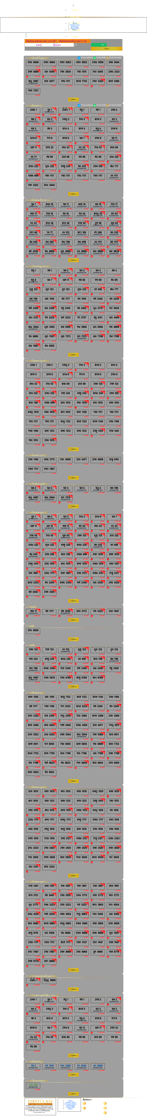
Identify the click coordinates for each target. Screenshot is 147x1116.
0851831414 (107, 1110)
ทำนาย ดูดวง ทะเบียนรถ (70, 1104)
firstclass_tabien (108, 1115)
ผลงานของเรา (74, 26)
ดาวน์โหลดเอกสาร (70, 1105)
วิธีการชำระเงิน (75, 30)
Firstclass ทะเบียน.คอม (87, 57)
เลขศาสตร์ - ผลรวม (75, 17)
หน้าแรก (75, 10)
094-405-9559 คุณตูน (88, 1110)
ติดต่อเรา (75, 36)
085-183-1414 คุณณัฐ (115, 57)
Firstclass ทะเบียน (101, 57)
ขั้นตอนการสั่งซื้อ (75, 28)
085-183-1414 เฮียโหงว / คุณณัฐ (91, 1106)
